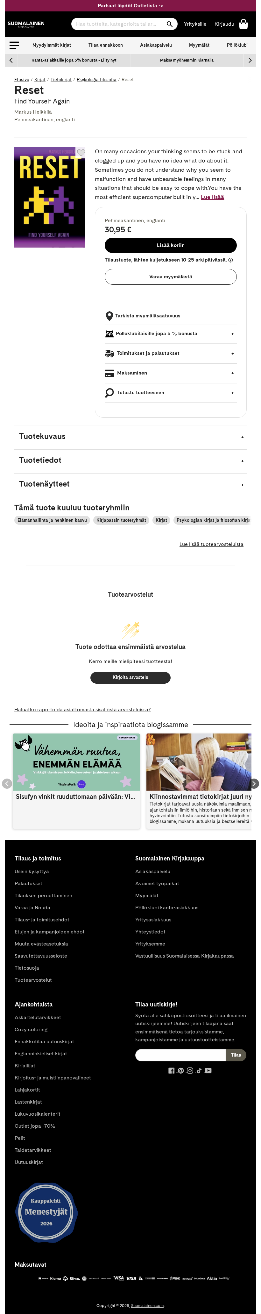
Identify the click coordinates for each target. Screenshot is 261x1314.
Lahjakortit (27, 1090)
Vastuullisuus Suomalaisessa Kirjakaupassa (184, 956)
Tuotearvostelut (33, 980)
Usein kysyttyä (32, 871)
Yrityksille (195, 24)
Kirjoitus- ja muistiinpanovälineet (53, 1078)
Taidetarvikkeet (33, 1150)
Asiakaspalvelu (156, 45)
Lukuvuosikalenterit (37, 1114)
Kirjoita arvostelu (130, 677)
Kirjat (40, 79)
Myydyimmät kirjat (51, 45)
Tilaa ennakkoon (105, 45)
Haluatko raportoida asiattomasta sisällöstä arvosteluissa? (82, 710)
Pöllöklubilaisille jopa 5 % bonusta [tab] (156, 333)
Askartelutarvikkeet (38, 1017)
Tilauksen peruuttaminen (43, 896)
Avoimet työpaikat (157, 883)
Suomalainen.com (147, 1305)
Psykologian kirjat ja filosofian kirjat (214, 520)
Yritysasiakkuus (153, 920)
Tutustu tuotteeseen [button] (140, 392)
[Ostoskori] (243, 24)
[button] (14, 45)
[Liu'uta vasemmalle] (11, 60)
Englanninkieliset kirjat (41, 1054)
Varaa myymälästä (170, 277)
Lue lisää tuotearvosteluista (211, 544)
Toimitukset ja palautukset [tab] (148, 353)
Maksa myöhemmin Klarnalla (187, 60)
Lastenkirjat (28, 1102)
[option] (74, 60)
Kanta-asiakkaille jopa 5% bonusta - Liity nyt (74, 60)
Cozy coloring (31, 1029)
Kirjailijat (25, 1066)
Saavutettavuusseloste (41, 956)
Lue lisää (212, 197)
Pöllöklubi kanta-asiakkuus (166, 908)
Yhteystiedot (150, 932)
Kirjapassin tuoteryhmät (121, 520)
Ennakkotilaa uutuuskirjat (44, 1042)
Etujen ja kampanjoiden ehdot (50, 932)
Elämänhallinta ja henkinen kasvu (52, 520)
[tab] (130, 437)
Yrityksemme (150, 944)
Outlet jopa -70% (35, 1126)
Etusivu (21, 79)
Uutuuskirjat (29, 1162)
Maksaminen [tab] (131, 373)
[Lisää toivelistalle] (81, 152)
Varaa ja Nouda (32, 908)
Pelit (20, 1138)
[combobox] (124, 24)
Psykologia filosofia (96, 79)
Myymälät (199, 45)
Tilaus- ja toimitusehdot (42, 920)
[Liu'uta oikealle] (249, 60)
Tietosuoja (27, 968)
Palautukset (28, 883)
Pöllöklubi (237, 45)
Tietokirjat (61, 79)
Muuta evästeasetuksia (41, 944)
